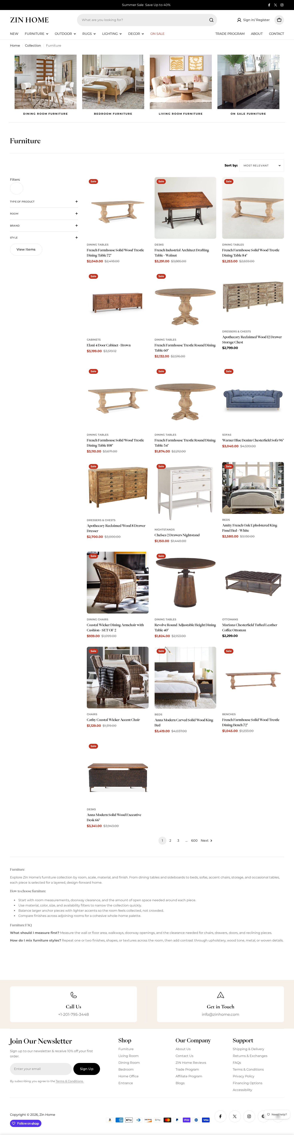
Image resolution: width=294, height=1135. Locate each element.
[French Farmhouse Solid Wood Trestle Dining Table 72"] (118, 208)
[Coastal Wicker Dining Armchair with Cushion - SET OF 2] (118, 583)
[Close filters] (16, 188)
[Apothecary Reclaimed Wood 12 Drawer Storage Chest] (253, 299)
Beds (226, 519)
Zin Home (29, 20)
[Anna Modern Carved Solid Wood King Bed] (185, 678)
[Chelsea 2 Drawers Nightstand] (185, 493)
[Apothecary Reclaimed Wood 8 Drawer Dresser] (118, 488)
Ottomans (230, 619)
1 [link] (162, 840)
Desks (159, 244)
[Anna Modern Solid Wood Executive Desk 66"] (118, 773)
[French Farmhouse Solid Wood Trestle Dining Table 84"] (253, 208)
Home (15, 45)
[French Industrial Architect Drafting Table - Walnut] (185, 208)
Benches (229, 714)
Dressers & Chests (236, 331)
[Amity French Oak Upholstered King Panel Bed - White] (253, 488)
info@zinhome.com (220, 1014)
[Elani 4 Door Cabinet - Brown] (118, 303)
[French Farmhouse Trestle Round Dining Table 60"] (185, 303)
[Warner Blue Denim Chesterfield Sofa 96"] (253, 398)
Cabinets (94, 339)
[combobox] (147, 20)
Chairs (92, 714)
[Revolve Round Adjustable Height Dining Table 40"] (185, 583)
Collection (33, 45)
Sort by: (231, 165)
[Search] (211, 20)
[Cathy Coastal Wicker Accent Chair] (118, 678)
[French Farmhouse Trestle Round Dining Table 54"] (185, 398)
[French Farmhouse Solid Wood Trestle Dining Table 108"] (118, 398)
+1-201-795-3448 (73, 1014)
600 (194, 840)
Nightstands (165, 529)
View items (26, 249)
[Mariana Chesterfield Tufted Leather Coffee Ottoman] (253, 583)
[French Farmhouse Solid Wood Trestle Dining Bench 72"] (253, 678)
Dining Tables (97, 244)
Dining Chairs (97, 619)
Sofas (226, 434)
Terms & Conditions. (70, 1081)
